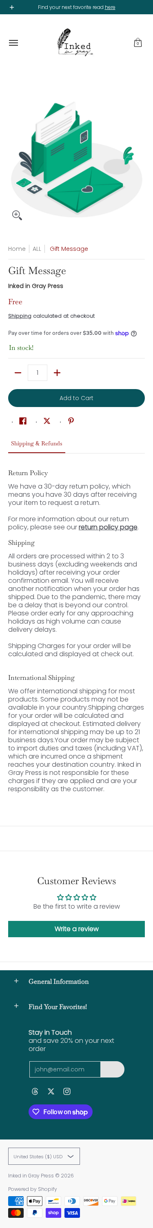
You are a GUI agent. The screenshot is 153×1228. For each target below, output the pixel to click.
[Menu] (13, 42)
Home (17, 249)
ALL (37, 249)
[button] (138, 42)
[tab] (36, 445)
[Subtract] (18, 372)
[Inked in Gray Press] (74, 42)
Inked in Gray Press (35, 286)
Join (112, 1069)
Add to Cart (76, 398)
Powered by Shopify (32, 1189)
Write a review (77, 929)
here (110, 7)
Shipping (19, 315)
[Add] (57, 372)
